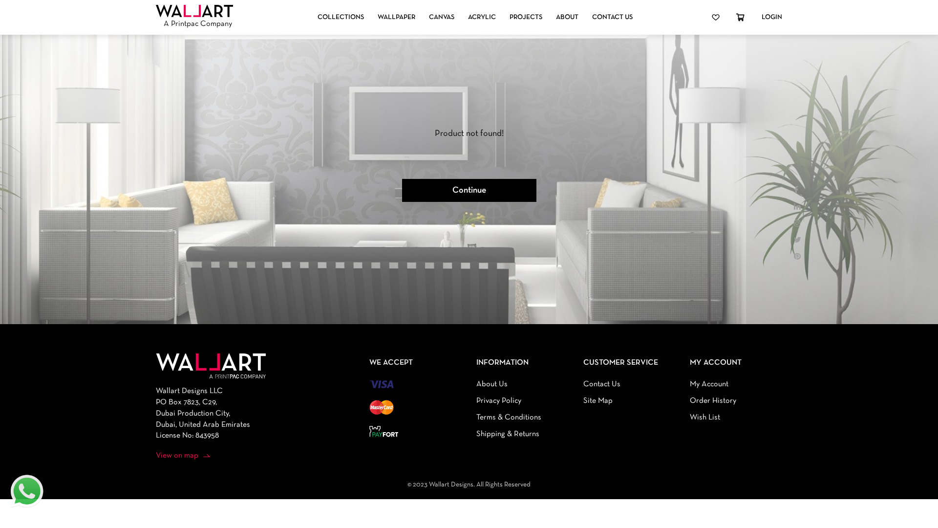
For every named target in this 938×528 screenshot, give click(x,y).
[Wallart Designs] (194, 11)
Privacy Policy (498, 400)
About (567, 17)
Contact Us (612, 17)
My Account (709, 384)
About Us (492, 384)
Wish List (705, 417)
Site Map (598, 400)
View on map (177, 455)
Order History (713, 400)
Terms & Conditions (508, 417)
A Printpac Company (198, 24)
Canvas (441, 17)
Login (772, 17)
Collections (341, 17)
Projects (526, 17)
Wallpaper (396, 17)
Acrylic (482, 17)
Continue (469, 190)
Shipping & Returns (507, 434)
